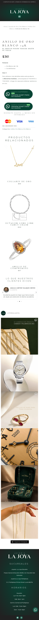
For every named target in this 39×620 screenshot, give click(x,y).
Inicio (5, 26)
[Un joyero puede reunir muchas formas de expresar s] (19, 483)
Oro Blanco (23, 26)
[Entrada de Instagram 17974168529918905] (19, 336)
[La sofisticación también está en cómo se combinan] (19, 520)
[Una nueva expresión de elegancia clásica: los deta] (19, 446)
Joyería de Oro (13, 26)
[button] (19, 16)
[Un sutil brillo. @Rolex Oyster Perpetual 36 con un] (19, 373)
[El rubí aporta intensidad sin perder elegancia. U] (19, 409)
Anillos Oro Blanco (17, 129)
